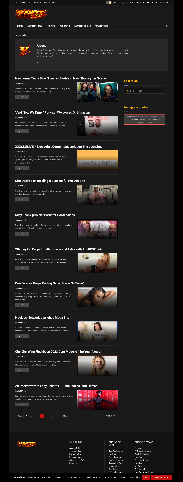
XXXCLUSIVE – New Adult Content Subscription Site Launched (58, 147)
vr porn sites (114, 466)
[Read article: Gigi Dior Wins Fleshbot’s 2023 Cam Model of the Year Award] (97, 365)
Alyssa (20, 83)
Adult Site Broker (142, 454)
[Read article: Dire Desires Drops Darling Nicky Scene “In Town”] (97, 297)
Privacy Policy (75, 454)
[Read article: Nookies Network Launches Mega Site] (97, 331)
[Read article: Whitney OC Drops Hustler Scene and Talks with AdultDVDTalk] (97, 263)
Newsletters (102, 26)
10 (47, 416)
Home (20, 26)
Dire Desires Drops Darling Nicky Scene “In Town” (49, 283)
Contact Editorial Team (23, 2)
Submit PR (53, 2)
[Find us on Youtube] (148, 2)
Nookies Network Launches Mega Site (42, 317)
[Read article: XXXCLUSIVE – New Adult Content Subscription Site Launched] (97, 160)
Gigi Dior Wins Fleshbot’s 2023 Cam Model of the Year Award (57, 352)
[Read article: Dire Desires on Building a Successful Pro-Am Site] (97, 195)
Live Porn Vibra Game (144, 472)
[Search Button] (167, 26)
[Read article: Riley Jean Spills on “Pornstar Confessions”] (97, 229)
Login (156, 2)
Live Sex (138, 463)
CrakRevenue (114, 469)
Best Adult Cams (116, 451)
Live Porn (112, 454)
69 (58, 416)
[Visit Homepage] (32, 14)
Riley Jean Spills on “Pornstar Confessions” (45, 215)
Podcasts (64, 26)
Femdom (138, 457)
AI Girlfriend (140, 469)
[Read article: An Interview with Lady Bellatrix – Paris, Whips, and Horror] (97, 400)
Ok (146, 477)
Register (164, 2)
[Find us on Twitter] (140, 2)
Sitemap (73, 463)
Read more (23, 96)
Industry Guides (82, 26)
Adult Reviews (115, 457)
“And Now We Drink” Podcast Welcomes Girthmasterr (53, 112)
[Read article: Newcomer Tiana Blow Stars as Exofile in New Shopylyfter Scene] (97, 92)
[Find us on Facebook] (137, 2)
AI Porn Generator (116, 472)
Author (24, 35)
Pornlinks (139, 448)
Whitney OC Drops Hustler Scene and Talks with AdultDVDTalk (58, 249)
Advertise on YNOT (41, 2)
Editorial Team (75, 457)
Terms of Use (75, 451)
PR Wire (51, 26)
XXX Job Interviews (143, 451)
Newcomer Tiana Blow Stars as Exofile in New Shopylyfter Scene (60, 78)
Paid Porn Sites (141, 460)
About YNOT (74, 448)
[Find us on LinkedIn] (144, 2)
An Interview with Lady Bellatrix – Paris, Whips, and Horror (56, 386)
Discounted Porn (116, 463)
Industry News (34, 26)
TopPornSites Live (116, 460)
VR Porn (138, 466)
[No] (179, 477)
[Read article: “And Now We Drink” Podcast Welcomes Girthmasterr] (97, 126)
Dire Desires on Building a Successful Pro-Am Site (50, 181)
